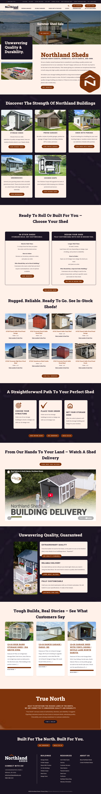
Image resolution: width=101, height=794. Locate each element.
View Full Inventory (50, 376)
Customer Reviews (65, 765)
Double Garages (40, 8)
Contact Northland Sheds (80, 1)
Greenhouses (77, 8)
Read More (11, 669)
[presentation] (19, 631)
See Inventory (77, 5)
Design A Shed (90, 5)
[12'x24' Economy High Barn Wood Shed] (15, 351)
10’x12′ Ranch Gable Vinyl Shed (62, 331)
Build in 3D (67, 435)
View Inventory (27, 276)
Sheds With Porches (55, 8)
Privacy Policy (44, 791)
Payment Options (55, 1)
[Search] (68, 6)
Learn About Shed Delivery (50, 464)
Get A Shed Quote (92, 1)
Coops (67, 8)
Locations (24, 1)
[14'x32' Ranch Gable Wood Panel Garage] (85, 321)
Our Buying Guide (50, 290)
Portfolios (63, 776)
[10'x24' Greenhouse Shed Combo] (38, 351)
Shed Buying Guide (36, 435)
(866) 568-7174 (11, 1)
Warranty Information (65, 782)
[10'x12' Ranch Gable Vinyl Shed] (62, 321)
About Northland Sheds (66, 1)
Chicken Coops (44, 771)
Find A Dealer (50, 721)
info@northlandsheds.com (13, 775)
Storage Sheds (44, 760)
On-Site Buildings (90, 8)
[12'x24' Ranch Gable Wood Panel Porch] (85, 351)
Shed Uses (63, 773)
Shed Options (63, 768)
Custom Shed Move (39, 1)
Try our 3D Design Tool (74, 281)
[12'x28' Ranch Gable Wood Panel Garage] (15, 321)
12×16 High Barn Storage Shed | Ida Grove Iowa (17, 647)
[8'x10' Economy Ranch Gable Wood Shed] (38, 321)
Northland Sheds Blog (66, 779)
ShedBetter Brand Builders (66, 791)
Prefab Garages (26, 8)
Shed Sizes (44, 773)
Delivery (31, 1)
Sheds (16, 8)
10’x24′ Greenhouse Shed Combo (39, 361)
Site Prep (47, 1)
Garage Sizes (44, 776)
